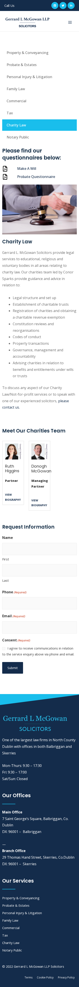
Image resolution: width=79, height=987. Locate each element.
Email (13, 616)
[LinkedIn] (71, 5)
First (5, 559)
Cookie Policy (45, 977)
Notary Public (18, 137)
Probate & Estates (22, 64)
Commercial (16, 101)
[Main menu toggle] (70, 22)
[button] (9, 5)
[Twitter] (62, 5)
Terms (28, 977)
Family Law (16, 88)
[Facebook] (54, 5)
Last (5, 580)
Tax (10, 113)
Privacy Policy (66, 977)
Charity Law (16, 125)
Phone (14, 592)
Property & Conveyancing (27, 52)
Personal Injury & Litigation (29, 76)
